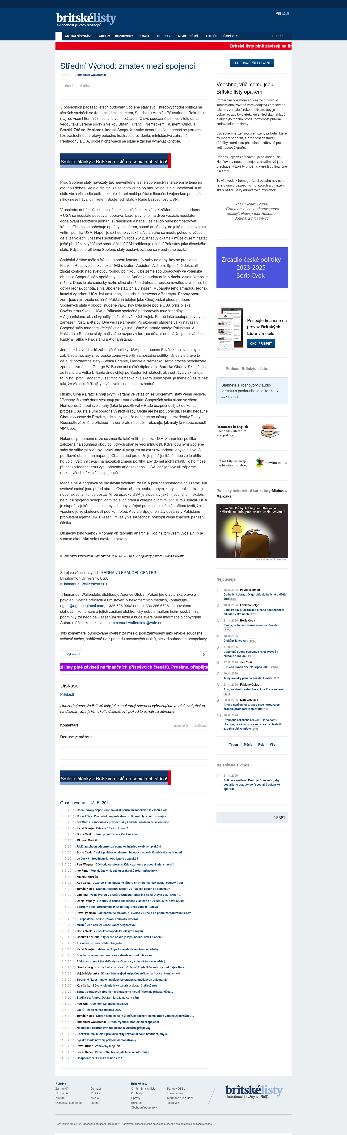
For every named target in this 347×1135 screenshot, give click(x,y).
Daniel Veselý (86, 901)
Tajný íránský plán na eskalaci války (251, 678)
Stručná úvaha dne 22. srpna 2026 (250, 667)
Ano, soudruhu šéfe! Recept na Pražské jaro (253, 691)
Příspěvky (229, 36)
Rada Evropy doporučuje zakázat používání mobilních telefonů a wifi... (123, 810)
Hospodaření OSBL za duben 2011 (100, 1058)
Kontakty (136, 1093)
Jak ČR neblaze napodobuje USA (99, 1010)
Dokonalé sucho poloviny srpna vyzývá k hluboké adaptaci (251, 653)
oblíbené (201, 725)
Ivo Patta (83, 870)
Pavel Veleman (250, 589)
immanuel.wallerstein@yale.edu (138, 622)
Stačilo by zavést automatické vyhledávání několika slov (114, 955)
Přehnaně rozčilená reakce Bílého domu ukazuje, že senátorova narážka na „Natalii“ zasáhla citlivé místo (253, 724)
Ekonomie (61, 1093)
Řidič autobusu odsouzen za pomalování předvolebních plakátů (119, 846)
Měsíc (248, 744)
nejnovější (181, 725)
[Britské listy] (115, 161)
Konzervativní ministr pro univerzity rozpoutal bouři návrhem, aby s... (123, 1034)
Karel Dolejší (85, 828)
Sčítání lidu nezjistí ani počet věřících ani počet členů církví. (140, 973)
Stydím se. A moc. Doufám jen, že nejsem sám (108, 997)
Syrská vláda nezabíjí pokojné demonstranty (106, 1040)
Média (95, 1098)
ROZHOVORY (124, 36)
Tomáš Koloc (85, 889)
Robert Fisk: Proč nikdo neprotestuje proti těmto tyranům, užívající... (122, 816)
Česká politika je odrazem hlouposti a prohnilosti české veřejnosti (138, 852)
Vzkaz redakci (175, 1093)
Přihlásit (282, 13)
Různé (95, 1102)
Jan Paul (82, 894)
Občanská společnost (69, 1102)
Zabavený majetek (107, 1046)
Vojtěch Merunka (88, 973)
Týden (233, 744)
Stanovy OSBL (175, 1088)
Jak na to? (230, 396)
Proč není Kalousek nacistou (108, 1003)
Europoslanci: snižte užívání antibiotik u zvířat (107, 919)
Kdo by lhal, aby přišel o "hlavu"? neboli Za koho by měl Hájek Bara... (141, 967)
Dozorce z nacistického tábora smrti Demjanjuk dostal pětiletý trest (138, 882)
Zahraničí (61, 1088)
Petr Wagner (85, 864)
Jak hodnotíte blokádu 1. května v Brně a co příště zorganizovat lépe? (144, 913)
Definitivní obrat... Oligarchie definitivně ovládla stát (255, 596)
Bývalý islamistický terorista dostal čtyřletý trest (125, 985)
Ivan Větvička (249, 700)
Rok (261, 744)
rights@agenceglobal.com (82, 605)
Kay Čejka (84, 882)
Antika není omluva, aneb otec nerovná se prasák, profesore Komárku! (252, 706)
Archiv (104, 36)
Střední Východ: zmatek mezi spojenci (133, 1022)
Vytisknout (73, 654)
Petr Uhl (82, 1003)
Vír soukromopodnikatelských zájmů (118, 931)
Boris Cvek (84, 834)
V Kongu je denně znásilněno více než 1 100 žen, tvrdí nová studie (140, 901)
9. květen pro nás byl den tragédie (99, 943)
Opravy (135, 1098)
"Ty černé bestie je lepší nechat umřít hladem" (132, 937)
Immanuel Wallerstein (91, 75)
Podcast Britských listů (246, 368)
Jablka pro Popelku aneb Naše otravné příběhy (127, 949)
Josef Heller (85, 1052)
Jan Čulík (246, 662)
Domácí (96, 1088)
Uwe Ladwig (85, 967)
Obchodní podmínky (144, 1107)
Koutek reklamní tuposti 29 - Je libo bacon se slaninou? (133, 889)
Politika (95, 1093)
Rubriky (164, 36)
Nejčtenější (226, 579)
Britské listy (88, 20)
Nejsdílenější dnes (232, 765)
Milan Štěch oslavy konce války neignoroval (106, 925)
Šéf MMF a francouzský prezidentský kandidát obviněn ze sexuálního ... (124, 822)
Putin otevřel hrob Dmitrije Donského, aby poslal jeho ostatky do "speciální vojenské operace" (252, 784)
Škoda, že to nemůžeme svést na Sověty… (252, 627)
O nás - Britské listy (143, 1088)
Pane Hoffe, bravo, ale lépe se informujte (122, 1052)
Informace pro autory (179, 1098)
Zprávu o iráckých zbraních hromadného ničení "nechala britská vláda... (125, 991)
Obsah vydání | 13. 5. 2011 (85, 802)
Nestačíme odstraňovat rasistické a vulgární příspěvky (114, 1028)
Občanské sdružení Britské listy (101, 1124)
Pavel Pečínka (86, 913)
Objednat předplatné (252, 63)
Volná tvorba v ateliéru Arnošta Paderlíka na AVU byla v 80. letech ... (135, 894)
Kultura (60, 1098)
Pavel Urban (85, 1046)
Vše (272, 744)
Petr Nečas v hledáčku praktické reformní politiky (123, 870)
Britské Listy (254, 1092)
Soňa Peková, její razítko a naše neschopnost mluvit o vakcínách (254, 612)
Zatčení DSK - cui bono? (112, 828)
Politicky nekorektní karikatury (252, 493)
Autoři (211, 36)
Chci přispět (261, 343)
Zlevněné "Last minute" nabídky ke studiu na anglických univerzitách (123, 979)
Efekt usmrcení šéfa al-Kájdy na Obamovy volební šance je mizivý (121, 961)
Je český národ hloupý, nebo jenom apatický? (107, 858)
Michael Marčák (87, 840)
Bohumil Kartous (88, 937)
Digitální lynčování (239, 640)
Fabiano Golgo (249, 605)
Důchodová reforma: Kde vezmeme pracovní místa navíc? (134, 864)
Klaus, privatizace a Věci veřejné (116, 834)
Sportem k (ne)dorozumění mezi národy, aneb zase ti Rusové (117, 907)
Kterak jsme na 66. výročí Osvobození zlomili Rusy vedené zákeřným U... (145, 1015)
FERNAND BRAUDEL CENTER (128, 572)
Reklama (137, 1102)
